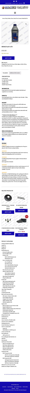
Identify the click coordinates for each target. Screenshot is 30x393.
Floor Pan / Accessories (7, 269)
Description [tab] (5, 73)
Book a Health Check (17, 386)
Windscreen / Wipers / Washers (8, 366)
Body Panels (4, 250)
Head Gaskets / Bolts (7, 310)
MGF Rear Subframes (7, 348)
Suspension (4, 351)
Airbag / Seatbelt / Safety (7, 243)
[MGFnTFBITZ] (15, 7)
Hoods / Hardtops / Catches (7, 325)
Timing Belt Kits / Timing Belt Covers (10, 313)
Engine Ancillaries (6, 307)
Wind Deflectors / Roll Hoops (9, 330)
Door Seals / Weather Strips (11, 265)
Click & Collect (25, 386)
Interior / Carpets (5, 326)
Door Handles (8, 262)
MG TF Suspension (6, 353)
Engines (3, 303)
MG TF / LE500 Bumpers (10, 257)
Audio (3, 245)
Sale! (3, 338)
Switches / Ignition (6, 302)
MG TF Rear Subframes (7, 345)
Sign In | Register (8, 3)
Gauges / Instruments (7, 299)
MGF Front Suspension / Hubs (11, 361)
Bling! (3, 248)
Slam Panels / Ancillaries (8, 276)
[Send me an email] (13, 1)
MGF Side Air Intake (9, 274)
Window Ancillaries (9, 268)
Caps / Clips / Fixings (6, 289)
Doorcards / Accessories (10, 266)
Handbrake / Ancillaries (7, 287)
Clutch (3, 291)
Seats (4, 328)
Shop (6, 18)
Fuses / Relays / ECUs (7, 297)
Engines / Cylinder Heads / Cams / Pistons (11, 308)
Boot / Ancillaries (6, 253)
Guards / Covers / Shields (7, 321)
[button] (15, 13)
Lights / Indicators (6, 300)
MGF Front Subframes (7, 346)
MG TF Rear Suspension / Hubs (11, 356)
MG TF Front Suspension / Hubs (11, 355)
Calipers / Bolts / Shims (22, 64)
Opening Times (10, 386)
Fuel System (4, 316)
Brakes (9, 18)
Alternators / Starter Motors (9, 296)
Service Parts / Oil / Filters (8, 311)
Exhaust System (5, 315)
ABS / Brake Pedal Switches (8, 281)
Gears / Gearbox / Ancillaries (8, 320)
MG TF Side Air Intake (9, 273)
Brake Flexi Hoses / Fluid (12, 64)
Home (3, 18)
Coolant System (5, 292)
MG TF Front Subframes (7, 343)
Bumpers (4, 255)
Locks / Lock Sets (5, 331)
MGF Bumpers (8, 258)
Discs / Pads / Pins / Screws (16, 18)
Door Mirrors (8, 263)
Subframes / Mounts (6, 341)
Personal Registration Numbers (8, 336)
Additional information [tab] (15, 73)
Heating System (5, 323)
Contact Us (4, 386)
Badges (3, 247)
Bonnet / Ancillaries (7, 252)
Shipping (13, 388)
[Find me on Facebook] (16, 1)
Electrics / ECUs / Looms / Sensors (9, 305)
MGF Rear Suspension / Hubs (11, 363)
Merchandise (4, 333)
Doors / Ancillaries (6, 260)
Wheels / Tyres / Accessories (7, 364)
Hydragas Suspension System (11, 360)
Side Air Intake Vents (7, 271)
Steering (3, 340)
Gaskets (3, 318)
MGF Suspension (6, 358)
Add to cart (8, 58)
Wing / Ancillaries (6, 278)
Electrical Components (6, 294)
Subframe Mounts (6, 349)
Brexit (17, 388)
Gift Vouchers (5, 335)
